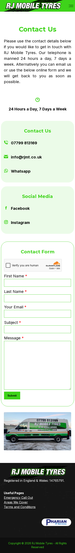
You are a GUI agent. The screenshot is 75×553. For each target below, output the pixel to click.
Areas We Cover (16, 502)
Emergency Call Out (18, 498)
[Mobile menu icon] (71, 6)
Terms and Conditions (20, 507)
